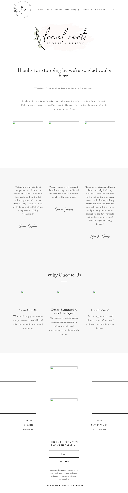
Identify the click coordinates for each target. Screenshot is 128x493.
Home (40, 10)
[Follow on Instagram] (68, 421)
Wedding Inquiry (72, 10)
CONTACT (99, 420)
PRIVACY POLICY (99, 425)
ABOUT (29, 420)
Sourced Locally (28, 310)
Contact (58, 10)
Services (85, 10)
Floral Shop (100, 10)
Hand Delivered (100, 310)
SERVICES (28, 425)
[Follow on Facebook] (59, 421)
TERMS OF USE (99, 429)
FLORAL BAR (29, 429)
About (49, 10)
